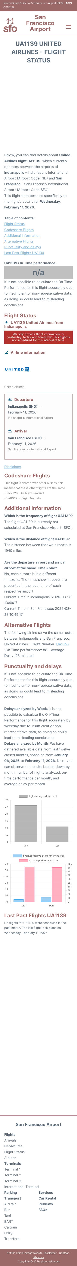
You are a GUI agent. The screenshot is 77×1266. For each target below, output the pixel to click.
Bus (7, 1210)
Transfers (11, 1239)
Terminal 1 (12, 1169)
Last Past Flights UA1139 (24, 253)
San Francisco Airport (40, 23)
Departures (13, 1146)
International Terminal (21, 1187)
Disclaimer (50, 1252)
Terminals (12, 1163)
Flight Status (14, 224)
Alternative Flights (19, 241)
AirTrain (10, 1204)
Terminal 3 (12, 1181)
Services (45, 1192)
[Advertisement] (38, 109)
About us (38, 1257)
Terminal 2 (12, 1175)
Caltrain (10, 1227)
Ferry (8, 1233)
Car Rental (47, 1198)
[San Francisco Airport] (10, 25)
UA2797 (62, 644)
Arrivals (10, 1140)
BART (8, 1221)
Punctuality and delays (22, 247)
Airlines (10, 1158)
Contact (64, 1252)
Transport (12, 1198)
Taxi (7, 1216)
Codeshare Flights (19, 230)
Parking (10, 1192)
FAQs (42, 1210)
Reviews (45, 1204)
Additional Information (22, 235)
